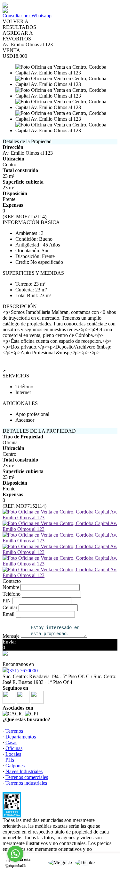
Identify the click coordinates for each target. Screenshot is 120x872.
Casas (11, 742)
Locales (13, 754)
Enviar (9, 641)
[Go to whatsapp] (15, 854)
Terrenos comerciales (26, 777)
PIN (7, 600)
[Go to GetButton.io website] (15, 866)
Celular (10, 607)
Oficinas (13, 748)
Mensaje (11, 636)
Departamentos (20, 736)
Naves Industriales (24, 771)
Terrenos (14, 731)
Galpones (15, 765)
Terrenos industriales (26, 783)
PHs (9, 760)
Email (8, 614)
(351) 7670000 (23, 670)
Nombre (11, 587)
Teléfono (11, 594)
